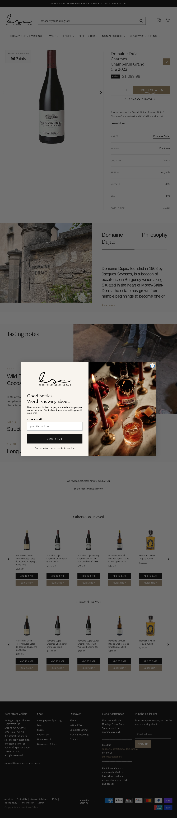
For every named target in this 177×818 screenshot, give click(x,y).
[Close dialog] (152, 366)
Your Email (34, 419)
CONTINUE (55, 438)
